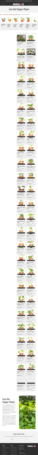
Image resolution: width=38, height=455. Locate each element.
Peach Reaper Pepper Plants (20, 372)
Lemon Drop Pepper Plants (20, 153)
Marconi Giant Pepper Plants (30, 70)
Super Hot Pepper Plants (22, 25)
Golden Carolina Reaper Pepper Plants (31, 125)
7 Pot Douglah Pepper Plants (30, 222)
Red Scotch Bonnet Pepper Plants (30, 291)
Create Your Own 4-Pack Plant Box (20, 43)
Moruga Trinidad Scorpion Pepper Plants (21, 180)
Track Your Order (14, 452)
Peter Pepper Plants (20, 357)
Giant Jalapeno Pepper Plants (21, 98)
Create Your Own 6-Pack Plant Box (30, 57)
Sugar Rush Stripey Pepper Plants (30, 43)
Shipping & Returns (14, 447)
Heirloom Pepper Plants (9, 25)
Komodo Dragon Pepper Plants (21, 222)
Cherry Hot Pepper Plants (30, 194)
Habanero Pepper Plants (30, 318)
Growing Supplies (11, 423)
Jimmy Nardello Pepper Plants (21, 167)
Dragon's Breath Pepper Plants (31, 112)
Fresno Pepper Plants (30, 152)
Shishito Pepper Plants (21, 235)
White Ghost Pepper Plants (30, 263)
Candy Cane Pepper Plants (20, 84)
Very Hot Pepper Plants (15, 25)
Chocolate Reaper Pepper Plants (30, 358)
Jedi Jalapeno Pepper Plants (30, 84)
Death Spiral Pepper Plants (20, 139)
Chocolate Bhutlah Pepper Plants (20, 277)
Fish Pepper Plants (20, 262)
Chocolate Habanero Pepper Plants (20, 345)
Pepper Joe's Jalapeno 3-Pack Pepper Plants (21, 57)
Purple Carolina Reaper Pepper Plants (21, 125)
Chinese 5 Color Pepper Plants (21, 208)
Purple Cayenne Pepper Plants (31, 304)
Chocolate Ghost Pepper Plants (30, 277)
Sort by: (20, 33)
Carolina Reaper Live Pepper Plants (28, 26)
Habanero (8, 416)
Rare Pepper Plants (3, 25)
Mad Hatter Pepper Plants (20, 112)
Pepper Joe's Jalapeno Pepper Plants (30, 249)
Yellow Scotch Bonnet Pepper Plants (20, 291)
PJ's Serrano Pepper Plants (20, 249)
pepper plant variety (5, 409)
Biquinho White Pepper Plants (21, 70)
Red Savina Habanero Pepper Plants (20, 304)
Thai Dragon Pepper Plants (30, 139)
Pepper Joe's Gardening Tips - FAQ (22, 449)
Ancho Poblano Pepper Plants (30, 235)
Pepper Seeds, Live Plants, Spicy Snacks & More (11, 14)
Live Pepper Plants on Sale (34, 25)
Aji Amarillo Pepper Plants (30, 345)
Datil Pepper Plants (30, 331)
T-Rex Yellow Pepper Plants (30, 180)
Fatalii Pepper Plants (20, 331)
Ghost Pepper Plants (30, 371)
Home (1, 14)
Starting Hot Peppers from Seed (22, 453)
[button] (3, 4)
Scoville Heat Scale (5, 447)
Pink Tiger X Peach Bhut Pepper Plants (20, 194)
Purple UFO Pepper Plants (30, 98)
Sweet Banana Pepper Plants (30, 208)
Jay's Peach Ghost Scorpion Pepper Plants (31, 167)
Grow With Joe (4, 452)
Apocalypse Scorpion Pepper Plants (20, 386)
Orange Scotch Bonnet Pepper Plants (21, 318)
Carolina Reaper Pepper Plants (31, 386)
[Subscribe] (27, 439)
